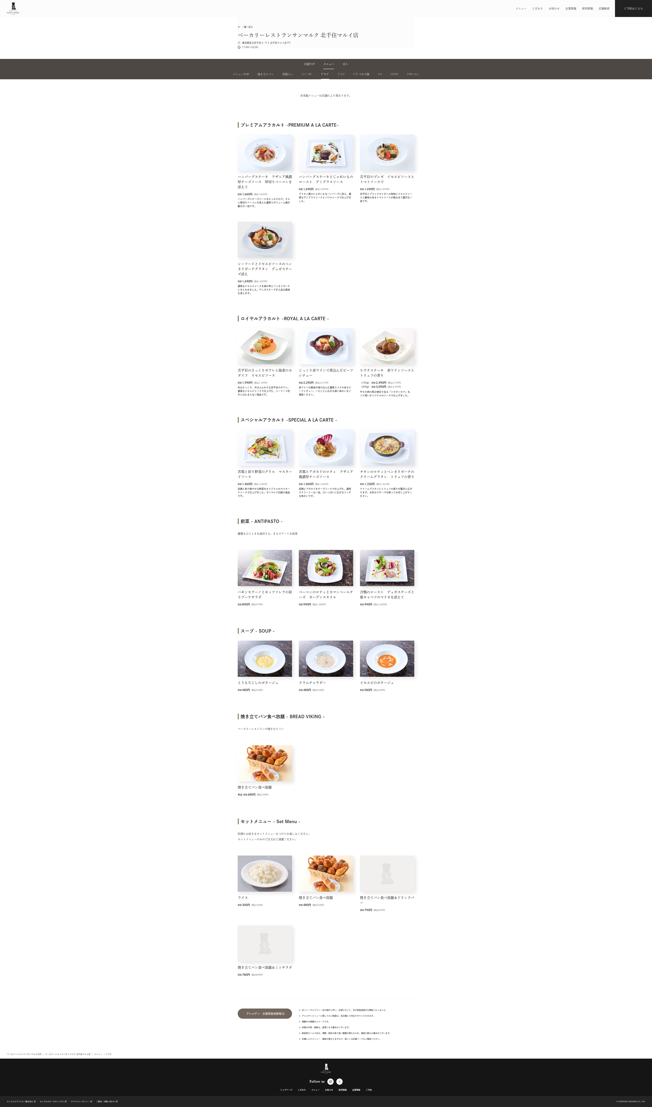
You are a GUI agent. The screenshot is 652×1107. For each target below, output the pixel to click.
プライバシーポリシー (80, 1101)
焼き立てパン (266, 74)
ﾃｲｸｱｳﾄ (394, 74)
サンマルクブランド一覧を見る (20, 1101)
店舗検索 (604, 8)
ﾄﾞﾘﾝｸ (341, 74)
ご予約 (369, 1090)
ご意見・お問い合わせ (105, 1101)
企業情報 (570, 8)
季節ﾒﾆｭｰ (287, 74)
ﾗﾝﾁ (380, 74)
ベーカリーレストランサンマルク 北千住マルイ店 (67, 1054)
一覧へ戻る (245, 26)
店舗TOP (309, 64)
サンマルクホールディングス (52, 1101)
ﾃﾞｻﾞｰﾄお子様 (361, 74)
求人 (345, 64)
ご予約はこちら (633, 8)
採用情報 (587, 8)
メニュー (520, 8)
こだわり (537, 8)
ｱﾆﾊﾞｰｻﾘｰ (307, 74)
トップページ (286, 1090)
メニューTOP (241, 74)
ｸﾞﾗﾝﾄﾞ (325, 74)
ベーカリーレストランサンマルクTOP (24, 1054)
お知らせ (554, 8)
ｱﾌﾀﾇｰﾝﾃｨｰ (413, 74)
